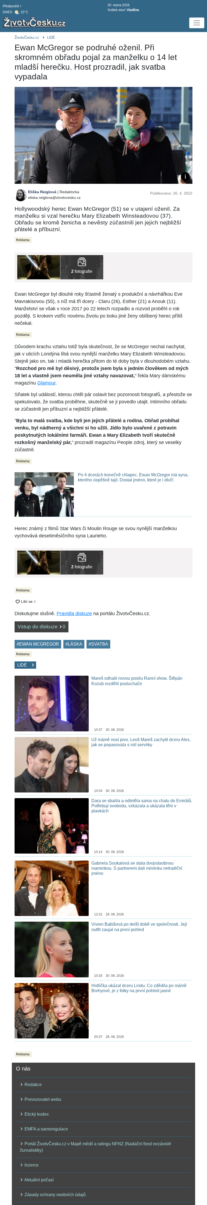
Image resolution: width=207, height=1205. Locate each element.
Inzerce (31, 1165)
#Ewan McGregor (38, 644)
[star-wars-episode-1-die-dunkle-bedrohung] (38, 267)
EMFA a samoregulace (45, 1129)
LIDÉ (51, 38)
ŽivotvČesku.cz (27, 38)
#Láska (73, 644)
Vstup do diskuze (41, 626)
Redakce (32, 1084)
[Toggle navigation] (196, 22)
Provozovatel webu (42, 1099)
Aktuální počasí (38, 1180)
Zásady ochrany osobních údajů (54, 1194)
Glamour (46, 383)
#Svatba (98, 644)
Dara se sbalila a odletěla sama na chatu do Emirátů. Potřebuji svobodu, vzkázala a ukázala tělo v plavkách (141, 805)
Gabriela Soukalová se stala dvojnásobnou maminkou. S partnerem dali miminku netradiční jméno (136, 868)
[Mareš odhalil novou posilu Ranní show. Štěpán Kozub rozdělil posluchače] (52, 703)
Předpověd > (12, 6)
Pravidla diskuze (74, 613)
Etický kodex (36, 1114)
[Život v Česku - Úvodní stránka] (35, 23)
